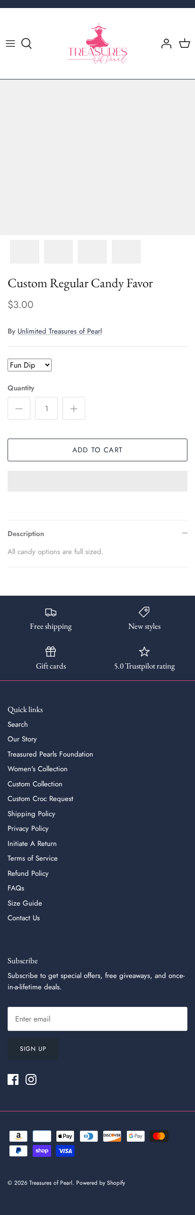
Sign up (33, 1048)
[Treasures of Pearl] (97, 43)
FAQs (16, 888)
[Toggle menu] (10, 43)
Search (18, 724)
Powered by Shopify (100, 1183)
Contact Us (24, 918)
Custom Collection (35, 784)
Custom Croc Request (40, 798)
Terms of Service (33, 858)
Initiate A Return (32, 843)
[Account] (163, 43)
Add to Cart (97, 450)
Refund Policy (28, 873)
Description (26, 533)
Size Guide (25, 903)
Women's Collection (38, 769)
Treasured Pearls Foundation (50, 754)
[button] (97, 482)
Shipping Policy (31, 814)
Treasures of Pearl (50, 1183)
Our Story (22, 739)
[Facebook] (13, 1079)
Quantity (21, 388)
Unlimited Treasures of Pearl (60, 331)
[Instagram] (31, 1079)
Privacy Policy (28, 828)
